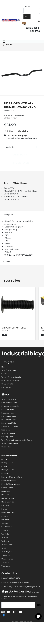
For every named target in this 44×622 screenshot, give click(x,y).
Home (3, 367)
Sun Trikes (5, 530)
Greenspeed (6, 491)
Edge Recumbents (9, 481)
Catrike (4, 466)
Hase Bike (5, 495)
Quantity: (10, 147)
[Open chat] (38, 616)
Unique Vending (8, 559)
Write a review (10, 118)
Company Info (7, 384)
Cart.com (29, 621)
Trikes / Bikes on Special (11, 377)
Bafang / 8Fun (7, 463)
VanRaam (5, 562)
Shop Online (6, 374)
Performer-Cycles (8, 512)
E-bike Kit (5, 473)
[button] (39, 21)
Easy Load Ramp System (11, 477)
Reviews (6, 261)
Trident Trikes (7, 545)
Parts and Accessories (10, 380)
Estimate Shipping (17, 135)
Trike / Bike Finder (8, 370)
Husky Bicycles (7, 502)
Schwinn (4, 523)
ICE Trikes (5, 505)
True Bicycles (6, 552)
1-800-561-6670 (14, 578)
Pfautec (4, 516)
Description (7, 215)
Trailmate (5, 541)
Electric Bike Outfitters (10, 484)
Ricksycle (5, 520)
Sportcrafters (6, 527)
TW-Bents (5, 555)
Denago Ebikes (7, 470)
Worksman (5, 566)
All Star (4, 459)
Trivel (3, 548)
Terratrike (5, 534)
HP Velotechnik (7, 498)
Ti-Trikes (4, 537)
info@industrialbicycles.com (18, 582)
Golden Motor (7, 488)
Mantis (4, 509)
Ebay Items (6, 387)
